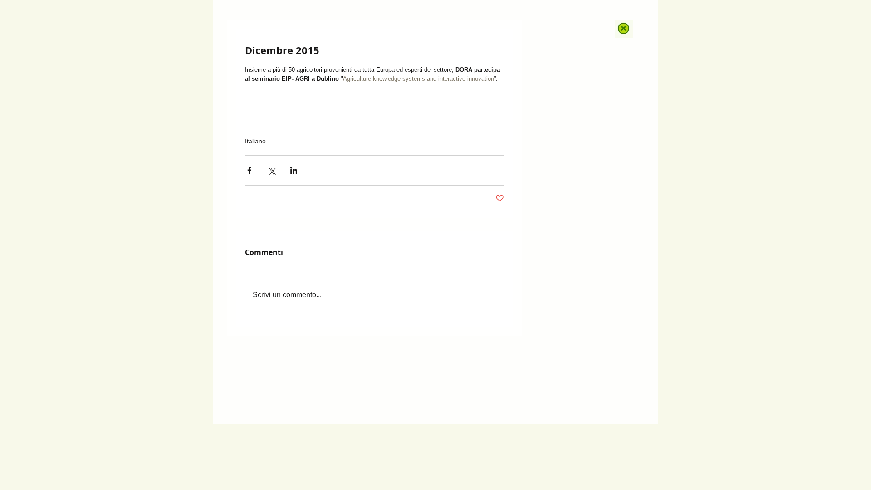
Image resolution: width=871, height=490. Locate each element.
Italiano (255, 141)
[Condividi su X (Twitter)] (271, 170)
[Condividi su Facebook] (249, 170)
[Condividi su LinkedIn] (293, 170)
